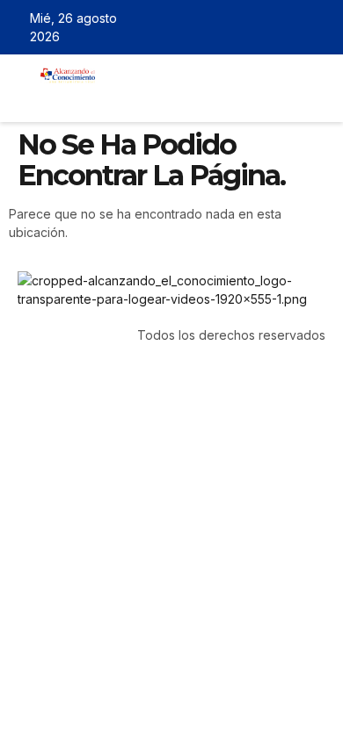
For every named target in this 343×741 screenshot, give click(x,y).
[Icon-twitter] (268, 27)
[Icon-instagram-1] (293, 27)
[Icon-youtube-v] (319, 27)
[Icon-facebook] (242, 27)
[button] (120, 97)
